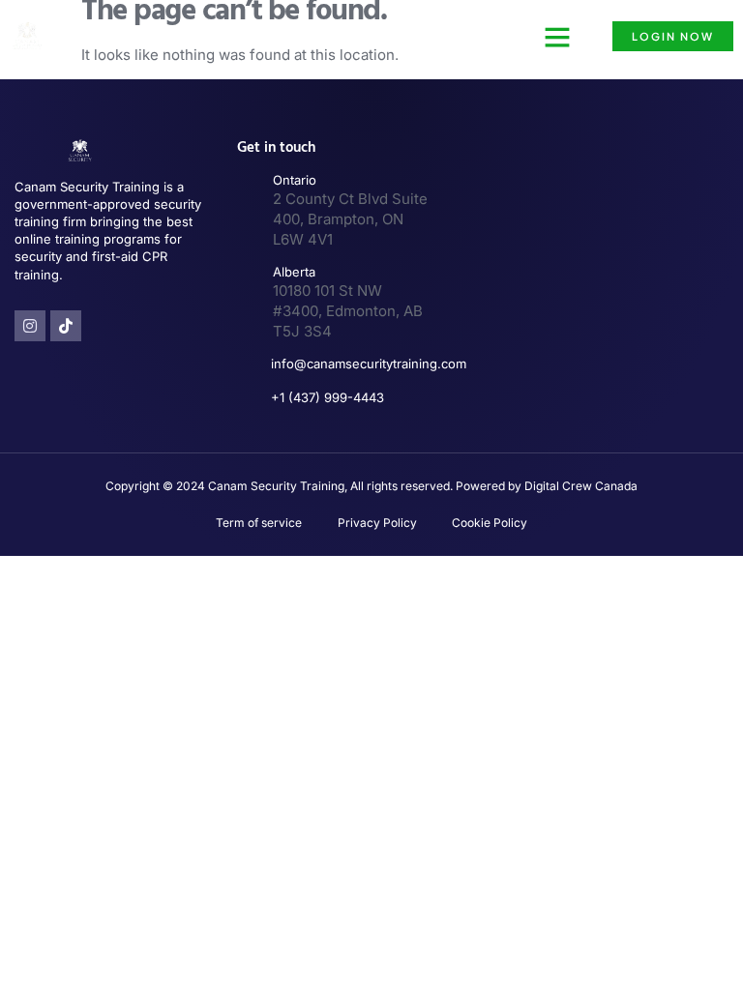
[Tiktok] (65, 325)
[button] (557, 36)
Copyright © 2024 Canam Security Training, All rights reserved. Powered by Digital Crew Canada (371, 486)
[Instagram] (30, 325)
